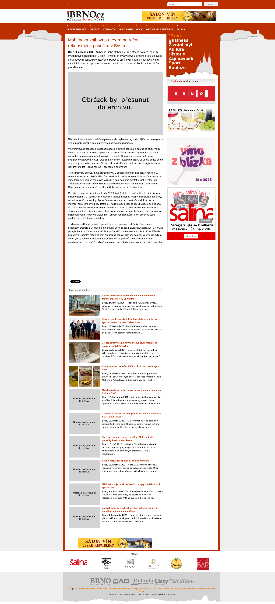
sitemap (175, 589)
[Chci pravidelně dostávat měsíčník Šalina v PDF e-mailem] (191, 213)
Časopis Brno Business (119, 589)
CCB (75, 589)
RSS (70, 589)
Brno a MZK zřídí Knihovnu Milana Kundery (125, 460)
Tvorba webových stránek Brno (93, 589)
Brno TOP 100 (149, 589)
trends (166, 589)
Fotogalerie (137, 589)
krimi (159, 589)
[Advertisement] (115, 267)
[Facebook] (67, 3)
